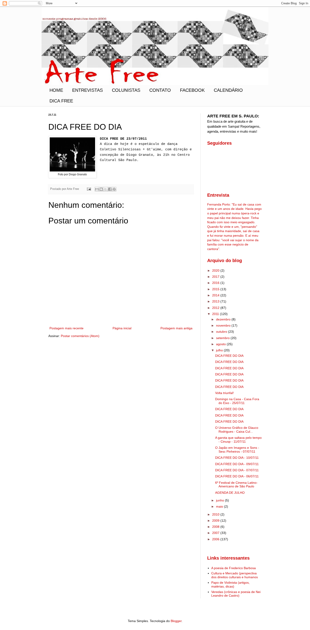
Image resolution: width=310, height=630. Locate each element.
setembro (223, 338)
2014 (216, 295)
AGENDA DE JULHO (230, 492)
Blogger (176, 621)
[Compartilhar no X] (105, 189)
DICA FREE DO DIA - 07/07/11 (237, 470)
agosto (221, 344)
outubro (222, 331)
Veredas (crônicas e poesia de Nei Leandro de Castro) (236, 594)
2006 (216, 539)
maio (220, 506)
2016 (216, 283)
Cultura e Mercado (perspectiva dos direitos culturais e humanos (234, 575)
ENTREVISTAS (87, 90)
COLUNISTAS (126, 90)
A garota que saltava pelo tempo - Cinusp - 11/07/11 (238, 439)
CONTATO (160, 90)
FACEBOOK (192, 90)
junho (220, 500)
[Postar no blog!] (101, 189)
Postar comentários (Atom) (80, 336)
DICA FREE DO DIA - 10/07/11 (237, 457)
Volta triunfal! (224, 393)
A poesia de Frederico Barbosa (233, 568)
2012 (216, 308)
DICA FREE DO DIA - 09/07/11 (237, 464)
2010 (216, 514)
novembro (223, 325)
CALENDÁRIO (228, 90)
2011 (216, 314)
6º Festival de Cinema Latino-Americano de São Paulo (236, 484)
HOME (56, 90)
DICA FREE (61, 100)
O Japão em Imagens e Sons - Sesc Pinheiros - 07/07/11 (237, 449)
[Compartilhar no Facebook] (110, 189)
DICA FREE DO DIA (229, 355)
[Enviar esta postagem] (89, 189)
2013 (216, 301)
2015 (216, 289)
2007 (216, 533)
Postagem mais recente (66, 328)
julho (220, 350)
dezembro (223, 319)
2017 (216, 276)
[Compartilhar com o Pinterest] (114, 189)
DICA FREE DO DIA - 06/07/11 (237, 476)
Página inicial (122, 328)
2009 (216, 520)
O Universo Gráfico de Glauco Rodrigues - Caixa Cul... (236, 429)
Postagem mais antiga (176, 328)
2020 (216, 270)
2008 (216, 526)
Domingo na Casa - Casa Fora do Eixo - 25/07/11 (237, 401)
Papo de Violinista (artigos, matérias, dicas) (230, 584)
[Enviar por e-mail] (97, 189)
